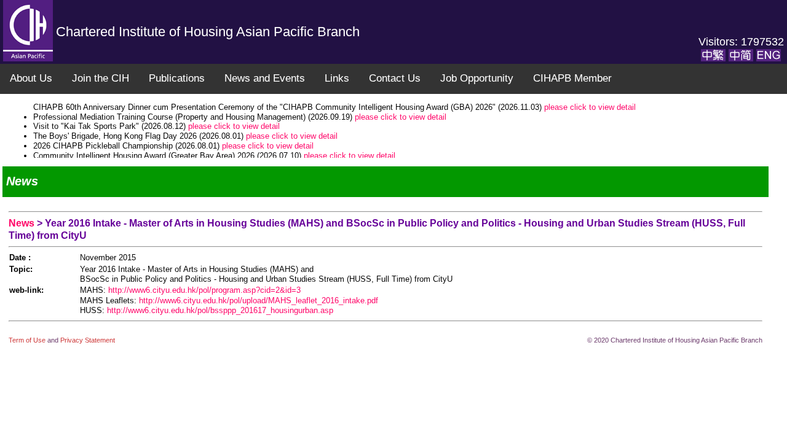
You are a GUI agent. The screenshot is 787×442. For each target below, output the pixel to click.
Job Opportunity (476, 78)
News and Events (264, 78)
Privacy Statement (87, 340)
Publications (177, 78)
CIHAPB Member (572, 78)
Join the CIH (100, 78)
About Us (31, 78)
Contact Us (395, 78)
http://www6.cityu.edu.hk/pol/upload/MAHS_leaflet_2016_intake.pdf (258, 300)
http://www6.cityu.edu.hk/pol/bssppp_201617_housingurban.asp (220, 310)
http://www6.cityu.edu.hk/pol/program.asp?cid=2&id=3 (204, 290)
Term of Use (28, 340)
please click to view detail (590, 107)
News (23, 223)
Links (337, 78)
